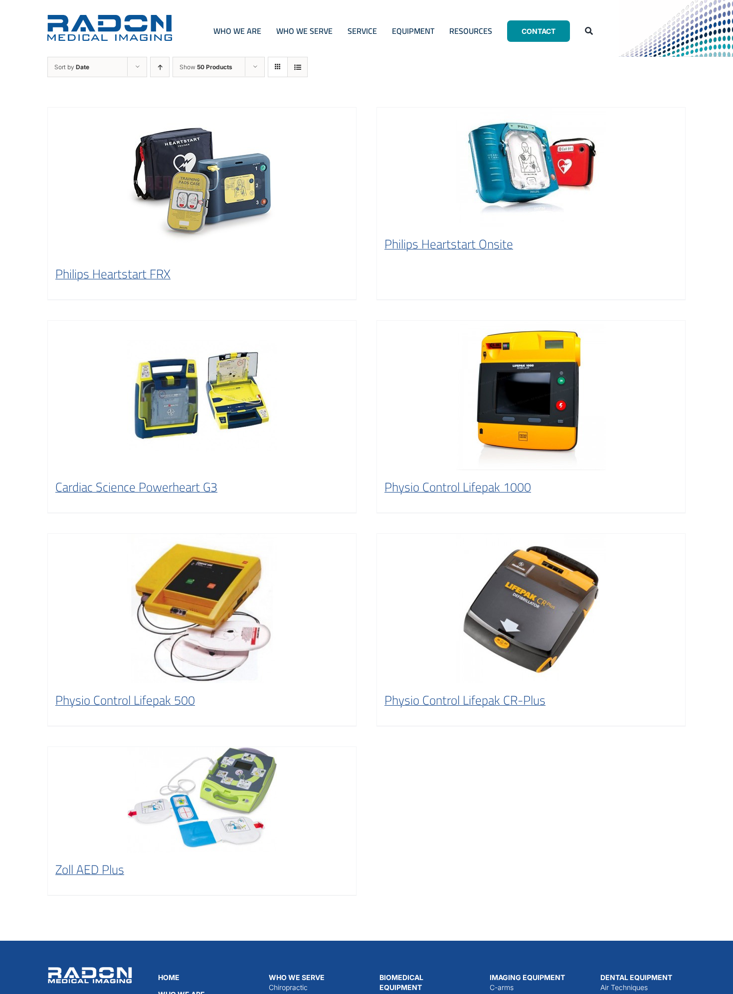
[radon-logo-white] (90, 969)
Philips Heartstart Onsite (448, 243)
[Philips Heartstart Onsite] (531, 167)
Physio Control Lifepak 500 (125, 700)
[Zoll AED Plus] (202, 800)
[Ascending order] (160, 67)
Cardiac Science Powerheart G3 (136, 486)
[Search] (589, 31)
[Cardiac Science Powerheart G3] (202, 395)
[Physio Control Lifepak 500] (202, 608)
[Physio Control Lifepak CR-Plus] (531, 608)
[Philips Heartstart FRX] (202, 182)
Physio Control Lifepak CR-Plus (465, 700)
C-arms (502, 987)
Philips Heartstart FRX (113, 273)
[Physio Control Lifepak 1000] (531, 395)
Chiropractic (288, 987)
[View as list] (297, 67)
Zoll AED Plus (89, 869)
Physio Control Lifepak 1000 (457, 486)
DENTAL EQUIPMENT (636, 977)
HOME (169, 977)
